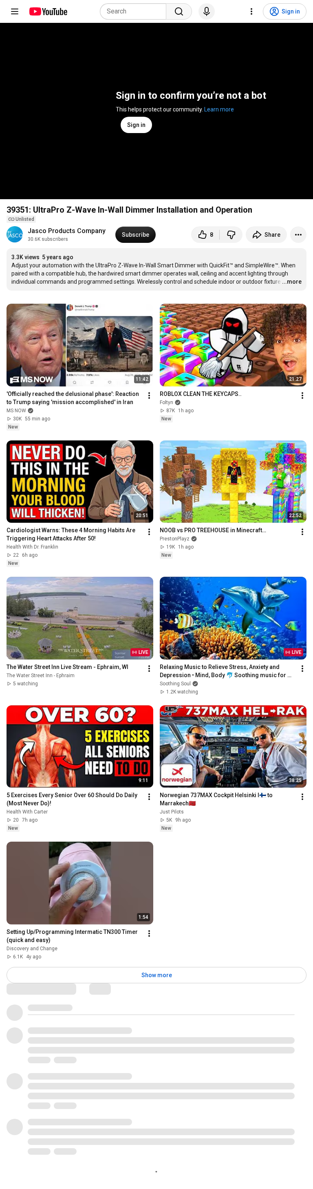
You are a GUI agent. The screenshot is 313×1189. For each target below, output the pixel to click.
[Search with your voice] (206, 11)
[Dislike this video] (231, 235)
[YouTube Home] (48, 11)
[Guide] (15, 11)
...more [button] (292, 281)
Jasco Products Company (67, 231)
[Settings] (251, 11)
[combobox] (135, 11)
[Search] (179, 11)
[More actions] (298, 235)
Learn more (219, 109)
